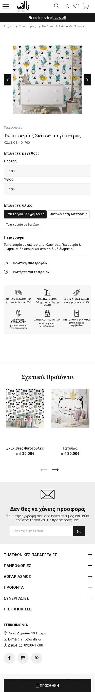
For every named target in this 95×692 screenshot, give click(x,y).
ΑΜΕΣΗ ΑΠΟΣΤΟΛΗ (47, 299)
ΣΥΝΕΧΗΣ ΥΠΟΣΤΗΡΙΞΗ (47, 319)
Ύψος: (9, 179)
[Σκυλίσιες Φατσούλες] (25, 408)
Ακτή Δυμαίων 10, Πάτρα (27, 633)
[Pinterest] (36, 658)
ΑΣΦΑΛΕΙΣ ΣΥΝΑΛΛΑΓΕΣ (18, 321)
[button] (6, 7)
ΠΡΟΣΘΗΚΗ (49, 686)
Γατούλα (70, 448)
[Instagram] (23, 658)
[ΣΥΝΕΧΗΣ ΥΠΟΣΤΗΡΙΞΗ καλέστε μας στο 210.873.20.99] (47, 314)
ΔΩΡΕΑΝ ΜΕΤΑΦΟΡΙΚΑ (18, 299)
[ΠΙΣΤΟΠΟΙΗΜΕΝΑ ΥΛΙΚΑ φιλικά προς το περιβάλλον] (76, 314)
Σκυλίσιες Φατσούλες (25, 448)
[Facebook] (9, 658)
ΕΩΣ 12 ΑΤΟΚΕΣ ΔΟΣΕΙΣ (76, 299)
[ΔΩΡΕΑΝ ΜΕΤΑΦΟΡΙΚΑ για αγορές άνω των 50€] (18, 293)
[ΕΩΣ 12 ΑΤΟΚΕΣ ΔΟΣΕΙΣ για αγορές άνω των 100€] (76, 293)
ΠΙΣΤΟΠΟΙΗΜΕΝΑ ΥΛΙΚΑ (76, 319)
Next (87, 79)
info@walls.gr (31, 639)
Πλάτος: (10, 161)
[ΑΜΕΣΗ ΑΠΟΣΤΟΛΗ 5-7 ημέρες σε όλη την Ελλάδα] (47, 293)
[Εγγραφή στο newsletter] (79, 531)
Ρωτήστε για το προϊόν (31, 272)
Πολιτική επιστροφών (30, 263)
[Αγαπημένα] (76, 6)
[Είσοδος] (66, 6)
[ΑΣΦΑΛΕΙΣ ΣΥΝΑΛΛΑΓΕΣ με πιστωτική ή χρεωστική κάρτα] (18, 314)
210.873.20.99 (47, 326)
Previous (7, 79)
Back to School (49, 18)
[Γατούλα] (70, 408)
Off (59, 18)
